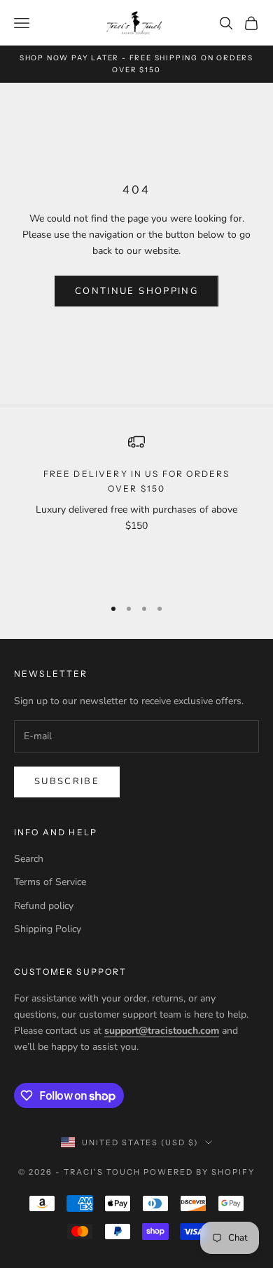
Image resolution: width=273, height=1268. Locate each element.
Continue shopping (136, 291)
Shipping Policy (47, 929)
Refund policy (44, 905)
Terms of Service (50, 882)
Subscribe (66, 781)
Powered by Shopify (199, 1172)
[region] (136, 508)
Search (28, 858)
